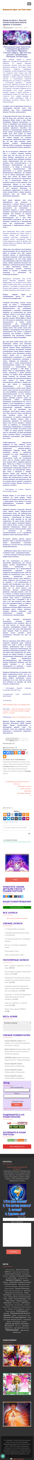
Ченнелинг (20, 771)
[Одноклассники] (6, 896)
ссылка (5, 773)
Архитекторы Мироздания (11, 1286)
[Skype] (22, 896)
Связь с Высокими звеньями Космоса (15, 769)
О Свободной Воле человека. (15, 929)
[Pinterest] (23, 752)
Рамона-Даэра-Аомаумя (24, 1315)
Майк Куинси (25, 1303)
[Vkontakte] (4, 752)
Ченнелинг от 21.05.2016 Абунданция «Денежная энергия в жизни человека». (18, 997)
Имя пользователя (16, 1087)
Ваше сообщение (17, 1222)
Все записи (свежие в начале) (17, 918)
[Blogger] (13, 896)
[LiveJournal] (15, 896)
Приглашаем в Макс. (12, 951)
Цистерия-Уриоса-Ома (21, 1328)
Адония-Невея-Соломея (13, 1274)
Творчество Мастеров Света (18, 764)
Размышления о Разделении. (15, 1066)
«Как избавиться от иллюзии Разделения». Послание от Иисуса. (18, 1043)
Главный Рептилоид (20, 766)
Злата (10, 1299)
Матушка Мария (19, 1304)
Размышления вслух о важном (17, 1314)
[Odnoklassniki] (15, 752)
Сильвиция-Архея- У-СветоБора (19, 1320)
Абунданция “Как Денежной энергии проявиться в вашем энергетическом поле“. (18, 980)
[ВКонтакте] (4, 896)
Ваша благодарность (17, 907)
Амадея (14, 1123)
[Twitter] (19, 752)
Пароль (16, 1093)
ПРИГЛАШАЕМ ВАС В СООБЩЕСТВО (16, 704)
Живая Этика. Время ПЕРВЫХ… (16, 1009)
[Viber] (20, 896)
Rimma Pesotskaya (10, 1269)
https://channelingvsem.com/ (21, 717)
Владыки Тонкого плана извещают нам (13, 1290)
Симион (24, 1321)
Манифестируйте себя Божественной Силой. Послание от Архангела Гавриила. (17, 1051)
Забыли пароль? (24, 1108)
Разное (14, 1315)
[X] (11, 896)
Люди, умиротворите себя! (14, 955)
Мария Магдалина (9, 1304)
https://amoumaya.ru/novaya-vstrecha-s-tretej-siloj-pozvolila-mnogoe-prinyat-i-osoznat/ (17, 711)
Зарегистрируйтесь (10, 1108)
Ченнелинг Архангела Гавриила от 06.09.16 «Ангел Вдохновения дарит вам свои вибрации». (17, 988)
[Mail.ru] (12, 752)
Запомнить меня (17, 1101)
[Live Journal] (26, 752)
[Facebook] (8, 752)
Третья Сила (7, 771)
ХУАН (14, 771)
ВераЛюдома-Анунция (24, 1286)
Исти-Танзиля (16, 1302)
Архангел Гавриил (14, 1280)
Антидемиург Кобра (22, 1278)
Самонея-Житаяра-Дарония (14, 1317)
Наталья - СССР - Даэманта (16, 1309)
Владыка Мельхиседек (22, 1288)
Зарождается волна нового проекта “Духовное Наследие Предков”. (24, 791)
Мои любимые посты (17, 1146)
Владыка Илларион (9, 1288)
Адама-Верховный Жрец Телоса (20, 1271)
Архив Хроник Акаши (24, 1284)
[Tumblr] (18, 896)
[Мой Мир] (8, 896)
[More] (4, 756)
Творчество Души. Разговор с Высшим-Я (17, 1325)
